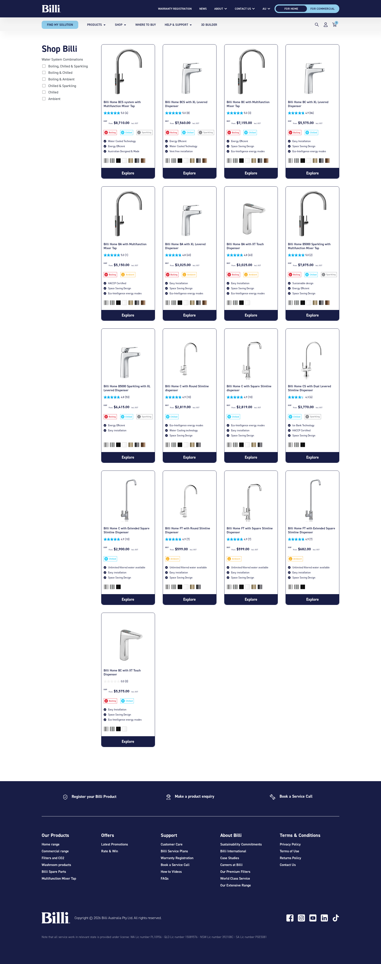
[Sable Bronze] (143, 160)
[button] (317, 25)
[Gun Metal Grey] (136, 160)
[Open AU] (268, 9)
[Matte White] (124, 160)
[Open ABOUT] (225, 9)
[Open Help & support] (190, 24)
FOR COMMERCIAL (322, 9)
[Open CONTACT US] (253, 9)
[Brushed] (106, 160)
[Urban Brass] (130, 160)
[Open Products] (104, 24)
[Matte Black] (118, 160)
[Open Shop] (125, 24)
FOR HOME (291, 9)
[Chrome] (112, 160)
